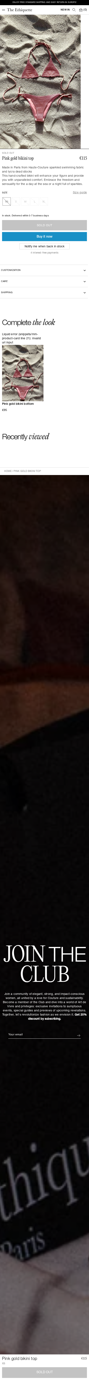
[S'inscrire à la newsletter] (79, 1036)
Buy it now (45, 237)
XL (43, 202)
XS (6, 202)
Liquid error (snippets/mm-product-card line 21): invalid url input (21, 338)
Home (8, 471)
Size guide (80, 193)
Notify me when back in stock (45, 246)
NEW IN (65, 10)
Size (4, 193)
